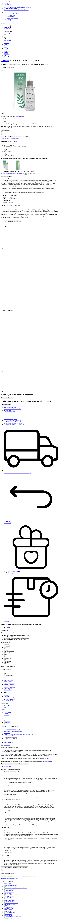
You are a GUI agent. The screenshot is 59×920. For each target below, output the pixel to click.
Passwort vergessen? (9, 697)
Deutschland (14, 885)
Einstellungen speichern (6, 867)
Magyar (11, 899)
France (10, 889)
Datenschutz (7, 733)
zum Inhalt (6, 3)
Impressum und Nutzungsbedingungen (13, 731)
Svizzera (11, 892)
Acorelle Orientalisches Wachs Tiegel (13, 420)
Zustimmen (3, 763)
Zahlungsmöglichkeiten (12, 18)
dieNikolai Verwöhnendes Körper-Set (13, 423)
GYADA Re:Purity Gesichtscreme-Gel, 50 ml (12, 173)
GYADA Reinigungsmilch (10, 419)
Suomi (10, 914)
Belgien (11, 909)
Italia (9, 886)
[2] (26, 215)
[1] (18, 209)
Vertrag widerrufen (5, 745)
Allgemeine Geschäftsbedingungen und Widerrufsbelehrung (18, 734)
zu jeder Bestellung (16, 10)
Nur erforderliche (11, 763)
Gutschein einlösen (8, 700)
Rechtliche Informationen (8, 224)
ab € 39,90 (17, 7)
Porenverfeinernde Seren (10, 407)
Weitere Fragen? (8, 688)
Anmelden (6, 695)
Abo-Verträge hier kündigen (10, 738)
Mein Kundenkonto (8, 680)
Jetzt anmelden (7, 28)
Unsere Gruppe (7, 712)
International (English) (21, 888)
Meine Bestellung (8, 681)
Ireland (10, 915)
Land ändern (15, 726)
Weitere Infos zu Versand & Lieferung (10, 138)
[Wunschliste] (5, 36)
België (10, 911)
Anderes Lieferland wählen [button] (7, 881)
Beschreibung (5, 178)
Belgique (12, 905)
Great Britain (15, 903)
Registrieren (7, 696)
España (10, 897)
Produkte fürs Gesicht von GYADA (12, 409)
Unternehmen (7, 741)
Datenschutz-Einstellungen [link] (10, 737)
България (12, 904)
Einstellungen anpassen (22, 763)
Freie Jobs (6, 715)
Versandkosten (10, 16)
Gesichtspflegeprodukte (9, 411)
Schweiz (11, 890)
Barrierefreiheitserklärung (10, 735)
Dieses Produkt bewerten (6, 397)
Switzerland (14, 894)
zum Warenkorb (7, 4)
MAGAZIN (7, 705)
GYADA (5, 60)
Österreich (12, 883)
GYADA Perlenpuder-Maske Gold (12, 421)
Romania (12, 918)
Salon (5, 707)
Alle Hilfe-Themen (11, 20)
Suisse (9, 893)
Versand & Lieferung (9, 684)
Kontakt (9, 19)
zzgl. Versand (19, 116)
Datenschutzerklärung (46, 761)
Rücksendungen (11, 15)
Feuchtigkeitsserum (8, 410)
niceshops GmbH (11, 729)
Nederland (12, 900)
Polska (10, 907)
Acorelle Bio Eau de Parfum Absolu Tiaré (14, 424)
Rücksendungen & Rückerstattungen (13, 685)
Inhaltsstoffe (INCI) (6, 207)
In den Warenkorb (5, 130)
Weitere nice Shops (8, 742)
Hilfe (5, 12)
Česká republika (17, 916)
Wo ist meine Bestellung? (13, 14)
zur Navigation (7, 2)
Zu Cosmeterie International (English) (10, 878)
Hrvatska (12, 908)
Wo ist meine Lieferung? (10, 699)
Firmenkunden (7, 690)
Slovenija (12, 896)
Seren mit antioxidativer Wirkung (12, 413)
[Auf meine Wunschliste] (1, 132)
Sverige (11, 901)
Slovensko (12, 912)
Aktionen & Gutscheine (9, 687)
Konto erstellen (7, 33)
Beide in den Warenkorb (6, 176)
